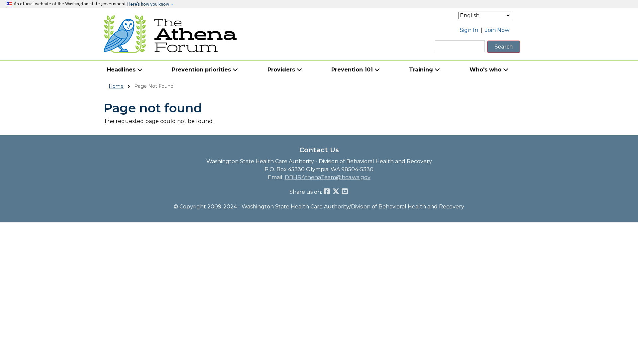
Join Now (497, 30)
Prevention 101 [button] (352, 69)
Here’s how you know (148, 4)
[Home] (170, 34)
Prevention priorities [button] (202, 69)
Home (116, 86)
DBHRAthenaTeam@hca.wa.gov (328, 177)
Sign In (469, 30)
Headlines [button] (122, 69)
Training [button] (422, 69)
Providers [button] (282, 69)
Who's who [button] (486, 69)
